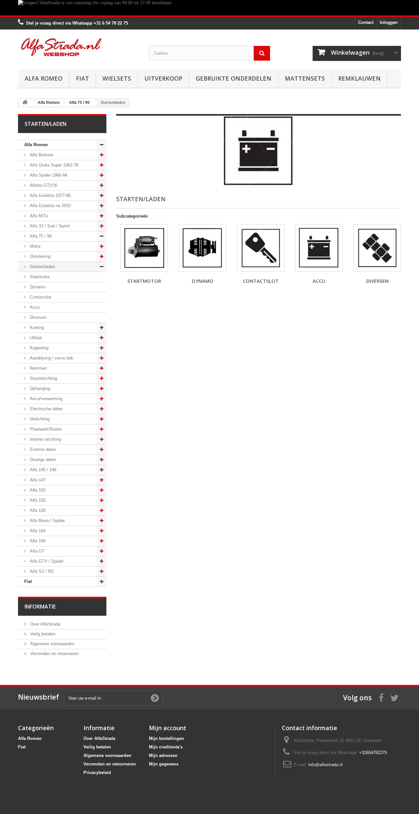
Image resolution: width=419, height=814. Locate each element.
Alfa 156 (37, 500)
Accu (34, 307)
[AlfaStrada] (78, 47)
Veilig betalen (42, 633)
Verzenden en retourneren (54, 653)
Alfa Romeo (44, 78)
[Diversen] (377, 248)
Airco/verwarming (45, 398)
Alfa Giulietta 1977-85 (49, 195)
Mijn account (167, 728)
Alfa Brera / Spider (46, 520)
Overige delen (42, 459)
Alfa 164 (37, 530)
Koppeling (38, 347)
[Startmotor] (144, 248)
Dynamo (37, 286)
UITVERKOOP (163, 78)
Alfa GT (36, 551)
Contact (365, 22)
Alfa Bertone (40, 154)
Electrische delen (45, 408)
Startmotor (39, 276)
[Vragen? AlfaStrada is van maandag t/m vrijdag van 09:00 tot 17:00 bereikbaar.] (209, 7)
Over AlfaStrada (44, 624)
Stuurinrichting (42, 378)
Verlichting (38, 419)
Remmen (37, 368)
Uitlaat (35, 337)
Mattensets (305, 78)
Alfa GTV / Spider (46, 561)
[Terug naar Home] (25, 103)
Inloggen (389, 22)
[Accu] (319, 248)
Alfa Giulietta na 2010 (49, 205)
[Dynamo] (202, 248)
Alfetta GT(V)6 (42, 185)
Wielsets (116, 78)
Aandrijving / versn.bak (50, 358)
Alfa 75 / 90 (40, 236)
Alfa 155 (37, 490)
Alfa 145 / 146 (42, 469)
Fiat (82, 78)
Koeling (36, 327)
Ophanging (39, 388)
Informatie (40, 606)
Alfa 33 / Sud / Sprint (49, 225)
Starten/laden (41, 266)
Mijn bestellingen (166, 738)
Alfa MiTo (38, 215)
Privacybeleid (97, 772)
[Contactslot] (260, 248)
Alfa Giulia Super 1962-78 (53, 165)
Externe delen (42, 449)
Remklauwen (359, 78)
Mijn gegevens (163, 764)
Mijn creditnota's (166, 747)
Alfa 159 (37, 510)
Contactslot (39, 297)
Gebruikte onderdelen (233, 78)
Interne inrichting (44, 439)
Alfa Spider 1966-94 (47, 175)
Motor (34, 246)
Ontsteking (39, 256)
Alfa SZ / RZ (41, 571)
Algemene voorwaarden (51, 643)
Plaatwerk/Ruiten (45, 429)
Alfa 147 (37, 479)
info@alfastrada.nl (325, 764)
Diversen (37, 317)
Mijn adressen (163, 755)
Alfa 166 (37, 540)
